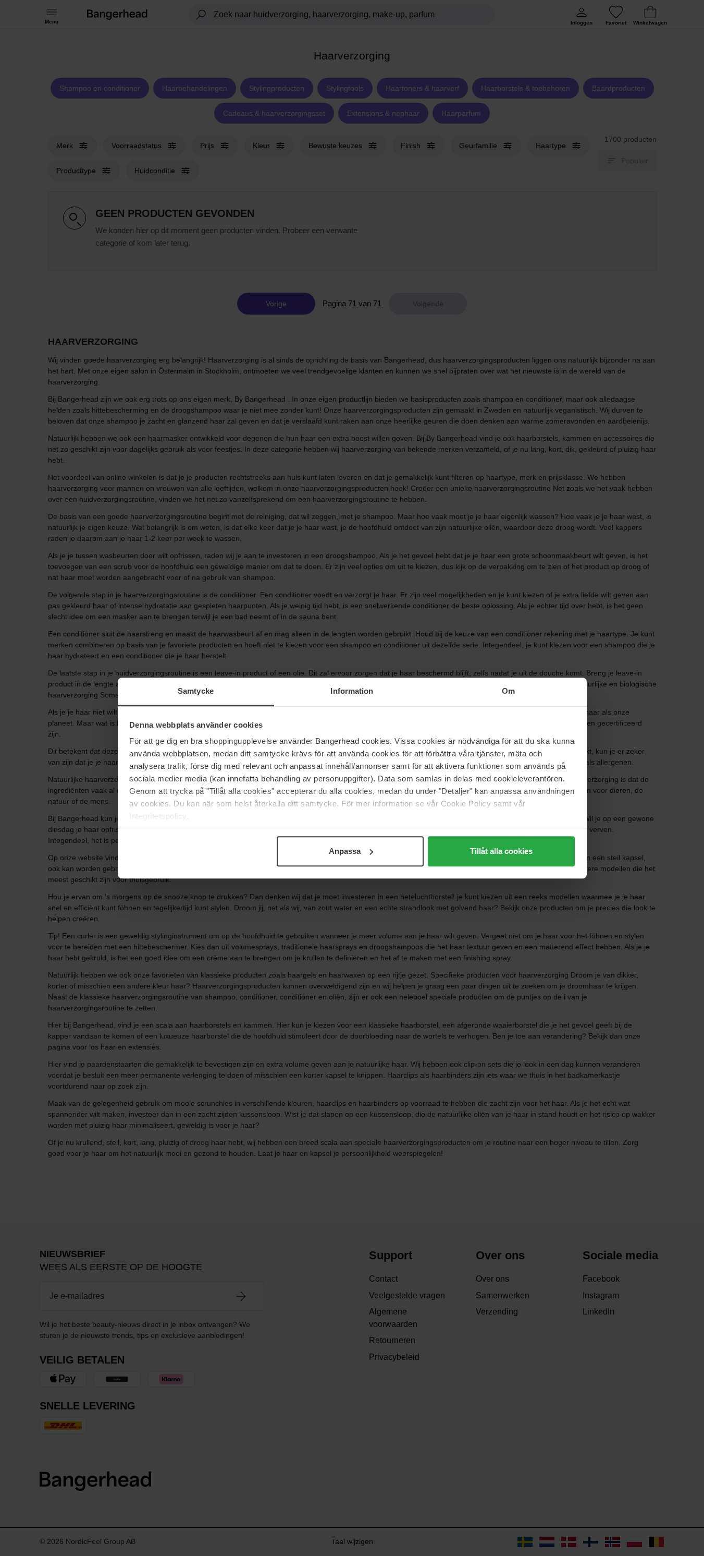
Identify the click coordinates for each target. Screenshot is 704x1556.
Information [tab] (351, 690)
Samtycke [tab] (196, 690)
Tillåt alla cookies (501, 851)
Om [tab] (508, 690)
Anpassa (345, 851)
